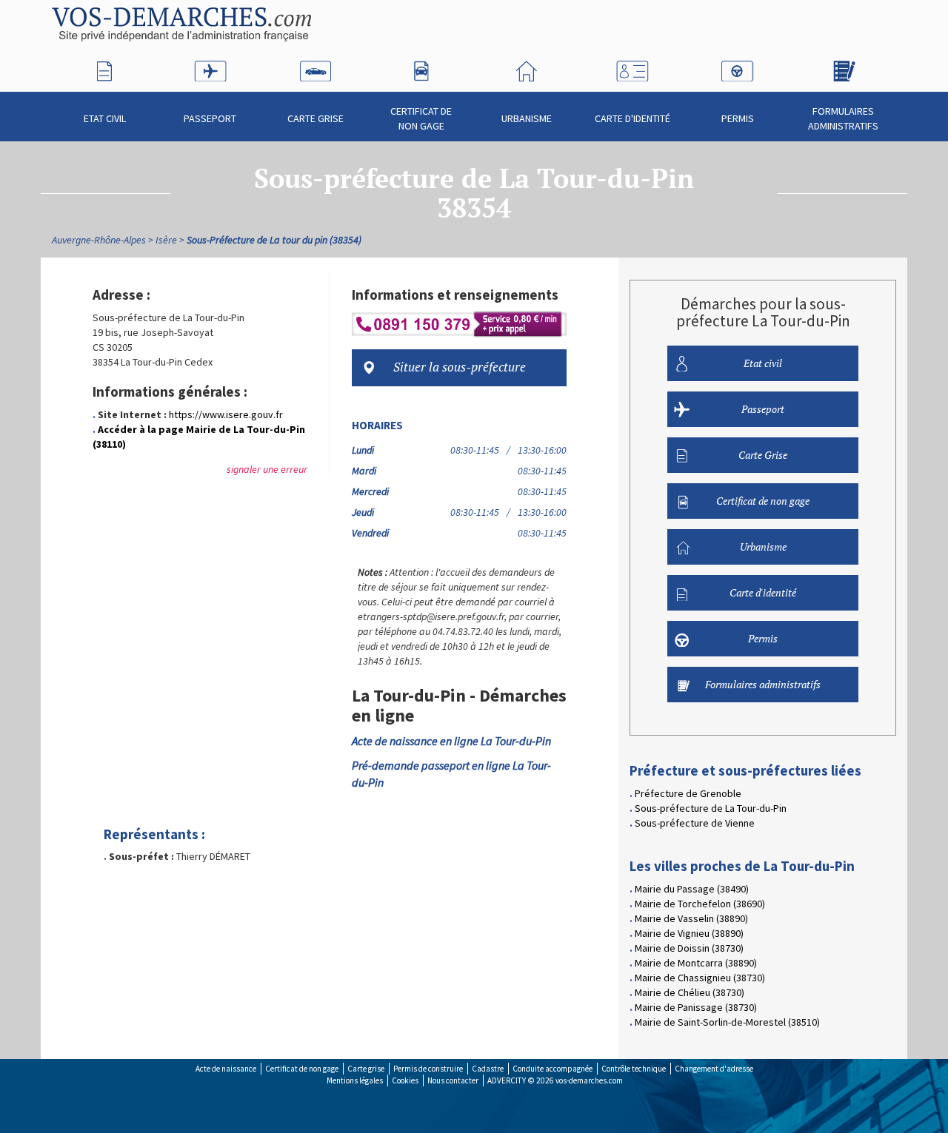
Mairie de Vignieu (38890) (689, 933)
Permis (737, 118)
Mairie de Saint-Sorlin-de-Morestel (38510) (727, 1022)
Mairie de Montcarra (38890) (696, 962)
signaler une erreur (267, 469)
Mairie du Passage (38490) (692, 888)
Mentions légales (355, 1080)
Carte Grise (315, 118)
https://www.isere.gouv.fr (226, 414)
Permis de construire (428, 1068)
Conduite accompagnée (552, 1068)
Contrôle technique (633, 1068)
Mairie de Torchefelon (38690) (700, 903)
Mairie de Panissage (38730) (696, 1007)
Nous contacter (452, 1080)
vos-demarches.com (589, 1080)
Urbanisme (526, 118)
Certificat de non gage (421, 118)
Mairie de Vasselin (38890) (691, 918)
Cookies (405, 1080)
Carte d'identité (632, 118)
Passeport (210, 118)
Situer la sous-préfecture (459, 367)
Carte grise (365, 1068)
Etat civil (105, 118)
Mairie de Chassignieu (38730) (700, 977)
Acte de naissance (226, 1068)
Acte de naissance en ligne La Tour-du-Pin (451, 740)
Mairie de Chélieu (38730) (689, 992)
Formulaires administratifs (843, 118)
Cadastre (488, 1068)
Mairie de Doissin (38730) (689, 948)
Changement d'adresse (714, 1068)
